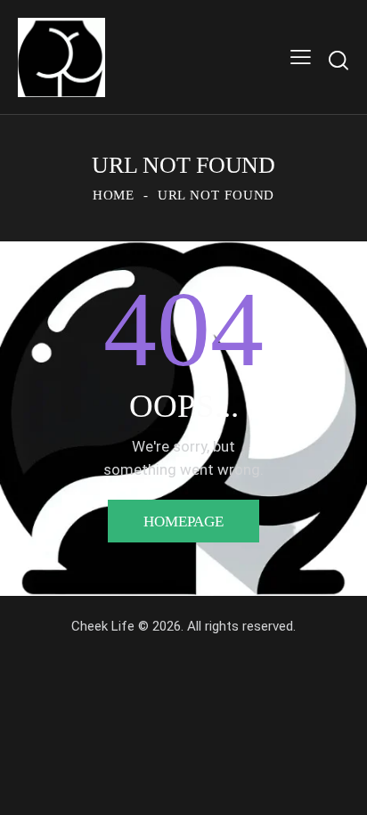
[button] (300, 57)
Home (114, 195)
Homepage (183, 521)
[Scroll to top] (338, 786)
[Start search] (338, 60)
